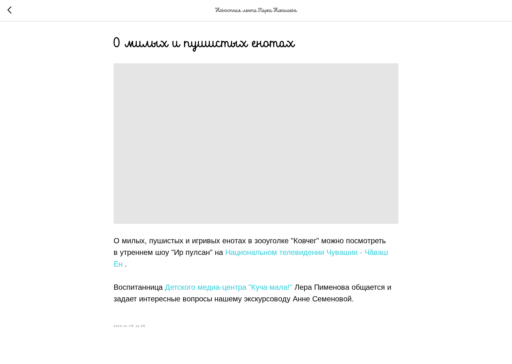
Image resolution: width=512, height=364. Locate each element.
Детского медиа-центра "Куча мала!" (228, 287)
